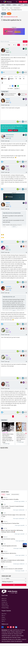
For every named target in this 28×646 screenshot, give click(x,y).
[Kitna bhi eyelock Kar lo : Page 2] (24, 45)
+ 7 (25, 166)
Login (20, 1)
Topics (14, 5)
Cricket (4, 504)
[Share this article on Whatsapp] (18, 86)
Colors (3, 617)
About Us (4, 598)
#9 (26, 361)
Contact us (4, 602)
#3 (26, 141)
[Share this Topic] (10, 86)
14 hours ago (17, 555)
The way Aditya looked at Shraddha (9, 499)
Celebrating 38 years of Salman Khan (10, 523)
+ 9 (25, 328)
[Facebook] (3, 627)
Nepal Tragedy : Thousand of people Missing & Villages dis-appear (12, 507)
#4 (26, 172)
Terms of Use (5, 606)
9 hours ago (18, 540)
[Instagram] (11, 627)
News (3, 5)
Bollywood (5, 497)
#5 (26, 209)
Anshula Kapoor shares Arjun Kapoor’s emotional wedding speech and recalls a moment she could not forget (7, 438)
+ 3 (25, 246)
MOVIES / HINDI (5, 432)
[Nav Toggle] (1, 1)
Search (25, 41)
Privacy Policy (5, 607)
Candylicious (22, 548)
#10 (26, 388)
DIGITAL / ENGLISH (19, 432)
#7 (26, 292)
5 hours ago (17, 525)
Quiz (19, 5)
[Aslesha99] (9, 79)
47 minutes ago (17, 501)
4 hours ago (15, 518)
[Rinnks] (2, 79)
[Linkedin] (16, 627)
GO (18, 44)
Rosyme (22, 570)
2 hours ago (15, 510)
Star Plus (4, 613)
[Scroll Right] (26, 94)
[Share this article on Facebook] (13, 86)
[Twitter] (5, 627)
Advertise (4, 600)
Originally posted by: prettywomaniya (12, 213)
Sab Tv (3, 621)
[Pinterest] (13, 627)
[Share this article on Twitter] (15, 86)
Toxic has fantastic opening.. (8, 539)
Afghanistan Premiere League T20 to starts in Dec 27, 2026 (13, 515)
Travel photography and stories (9, 545)
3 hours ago (15, 548)
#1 (26, 54)
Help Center (5, 604)
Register (25, 1)
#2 (26, 105)
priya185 (22, 525)
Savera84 (22, 534)
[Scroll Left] (2, 94)
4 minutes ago (16, 563)
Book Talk (5, 528)
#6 (26, 252)
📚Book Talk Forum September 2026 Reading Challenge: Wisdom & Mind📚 (12, 531)
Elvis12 (23, 540)
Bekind (23, 501)
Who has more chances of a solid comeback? (12, 568)
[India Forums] (7, 2)
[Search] (16, 1)
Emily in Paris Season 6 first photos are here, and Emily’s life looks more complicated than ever (21, 437)
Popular (8, 494)
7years (5, 78)
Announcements (15, 494)
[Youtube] (8, 627)
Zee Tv (3, 615)
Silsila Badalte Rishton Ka (10, 16)
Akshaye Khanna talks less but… (9, 553)
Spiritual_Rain (21, 510)
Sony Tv (4, 619)
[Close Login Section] (25, 128)
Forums (9, 5)
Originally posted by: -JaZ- (9, 296)
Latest (3, 494)
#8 (26, 334)
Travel (4, 543)
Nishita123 (22, 563)
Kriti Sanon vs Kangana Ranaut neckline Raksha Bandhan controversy (12, 561)
